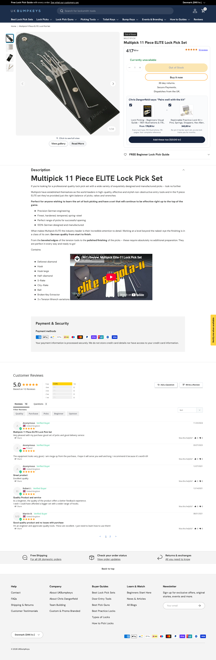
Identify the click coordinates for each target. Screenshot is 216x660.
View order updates (108, 559)
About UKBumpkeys (61, 592)
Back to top (108, 568)
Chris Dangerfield (139, 99)
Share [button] (19, 438)
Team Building (58, 605)
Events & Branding (152, 19)
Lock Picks (42, 19)
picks (46, 413)
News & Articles (136, 598)
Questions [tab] (38, 403)
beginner (58, 413)
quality (19, 413)
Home (13, 26)
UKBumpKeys (23, 649)
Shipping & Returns (22, 605)
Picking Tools (88, 19)
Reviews (198, 19)
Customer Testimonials (24, 611)
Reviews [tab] (19, 403)
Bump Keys (128, 19)
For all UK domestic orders (45, 559)
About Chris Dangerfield (64, 598)
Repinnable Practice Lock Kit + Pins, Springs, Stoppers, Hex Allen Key (186, 121)
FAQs (14, 598)
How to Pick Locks (103, 623)
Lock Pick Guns (64, 19)
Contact (16, 592)
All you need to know (177, 559)
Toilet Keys (109, 19)
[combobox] (115, 10)
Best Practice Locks (103, 611)
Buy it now (176, 77)
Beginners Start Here (139, 592)
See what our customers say (65, 2)
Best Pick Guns (101, 605)
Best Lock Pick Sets (22, 19)
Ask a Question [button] (167, 384)
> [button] (116, 536)
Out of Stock (176, 67)
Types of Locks (101, 617)
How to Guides (178, 19)
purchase (33, 413)
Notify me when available (213, 330)
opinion (73, 413)
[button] (196, 438)
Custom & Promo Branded (65, 611)
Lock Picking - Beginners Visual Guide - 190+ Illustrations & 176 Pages (147, 121)
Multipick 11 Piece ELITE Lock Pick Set (34, 26)
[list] (68, 84)
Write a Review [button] (193, 384)
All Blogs (132, 605)
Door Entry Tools (101, 598)
